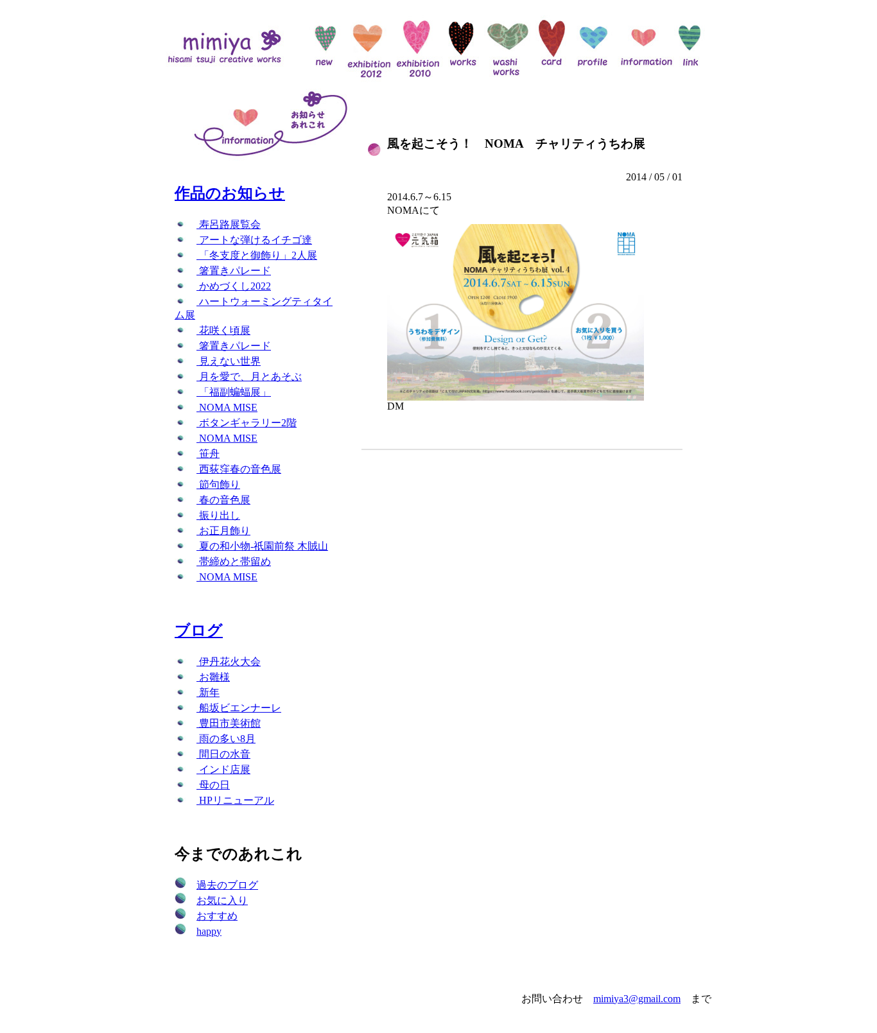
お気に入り (222, 900)
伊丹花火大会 (228, 661)
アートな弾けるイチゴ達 (254, 239)
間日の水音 (223, 754)
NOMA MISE (226, 407)
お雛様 (213, 677)
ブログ (199, 630)
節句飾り (218, 484)
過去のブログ (227, 885)
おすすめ (217, 915)
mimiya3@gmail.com (637, 998)
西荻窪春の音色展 (238, 469)
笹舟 (208, 453)
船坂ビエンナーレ (238, 707)
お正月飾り (223, 530)
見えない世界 (228, 361)
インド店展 (223, 769)
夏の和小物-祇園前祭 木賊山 (262, 546)
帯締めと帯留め (233, 561)
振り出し (218, 515)
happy (208, 931)
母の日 (213, 784)
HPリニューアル (235, 800)
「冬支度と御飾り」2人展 (256, 255)
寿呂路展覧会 (228, 224)
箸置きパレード (233, 270)
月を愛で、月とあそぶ (249, 376)
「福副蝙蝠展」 (233, 391)
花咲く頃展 (223, 330)
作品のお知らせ (230, 193)
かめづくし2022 (233, 286)
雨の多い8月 (226, 738)
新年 (208, 692)
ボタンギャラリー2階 (246, 422)
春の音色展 (223, 499)
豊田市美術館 (228, 723)
